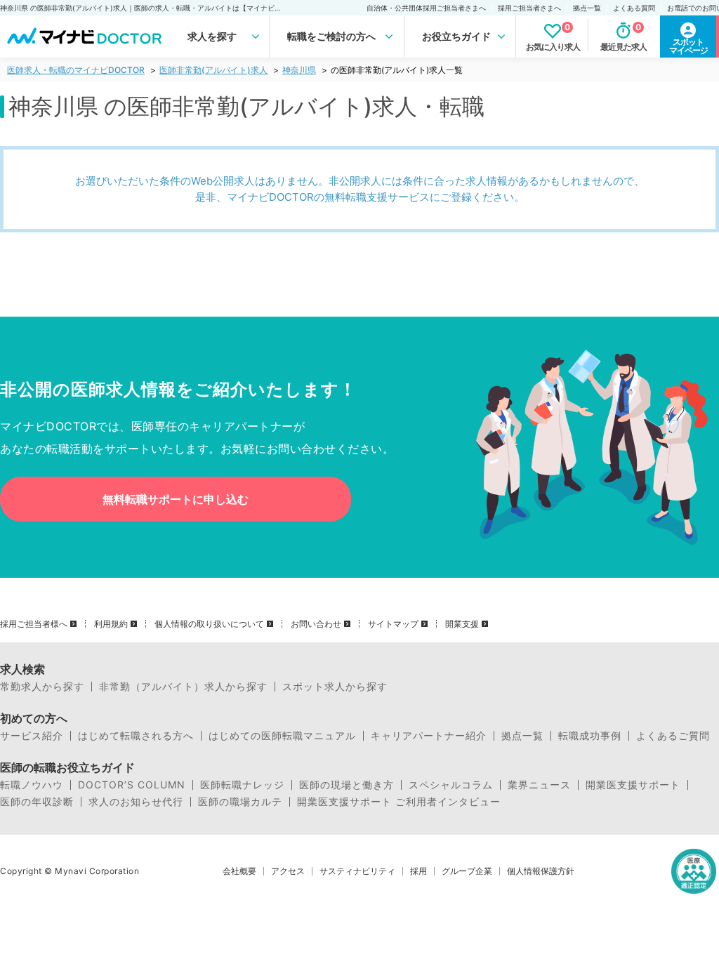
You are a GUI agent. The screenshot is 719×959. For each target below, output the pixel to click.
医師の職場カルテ (240, 802)
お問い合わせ (316, 624)
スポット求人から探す (335, 687)
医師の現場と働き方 (346, 785)
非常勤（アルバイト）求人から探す (183, 687)
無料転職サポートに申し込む (176, 499)
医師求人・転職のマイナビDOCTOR (76, 70)
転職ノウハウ (31, 785)
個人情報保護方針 (540, 871)
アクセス (288, 871)
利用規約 (111, 624)
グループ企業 (467, 871)
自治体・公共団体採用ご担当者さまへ (426, 8)
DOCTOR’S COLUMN (131, 785)
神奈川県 (299, 70)
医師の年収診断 (37, 802)
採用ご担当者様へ (33, 624)
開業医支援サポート (633, 785)
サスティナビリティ (357, 871)
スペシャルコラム (451, 785)
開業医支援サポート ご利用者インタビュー (399, 802)
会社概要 (239, 871)
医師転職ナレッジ (242, 785)
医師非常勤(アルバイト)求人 (213, 70)
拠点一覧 (587, 8)
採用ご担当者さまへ (529, 8)
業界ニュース (539, 785)
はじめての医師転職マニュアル (282, 736)
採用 (418, 871)
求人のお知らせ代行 (135, 802)
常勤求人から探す (42, 687)
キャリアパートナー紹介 (429, 736)
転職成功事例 (589, 736)
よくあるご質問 (673, 736)
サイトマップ (393, 624)
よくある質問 (634, 8)
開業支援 (462, 624)
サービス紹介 (31, 736)
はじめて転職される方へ (136, 736)
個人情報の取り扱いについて (209, 624)
